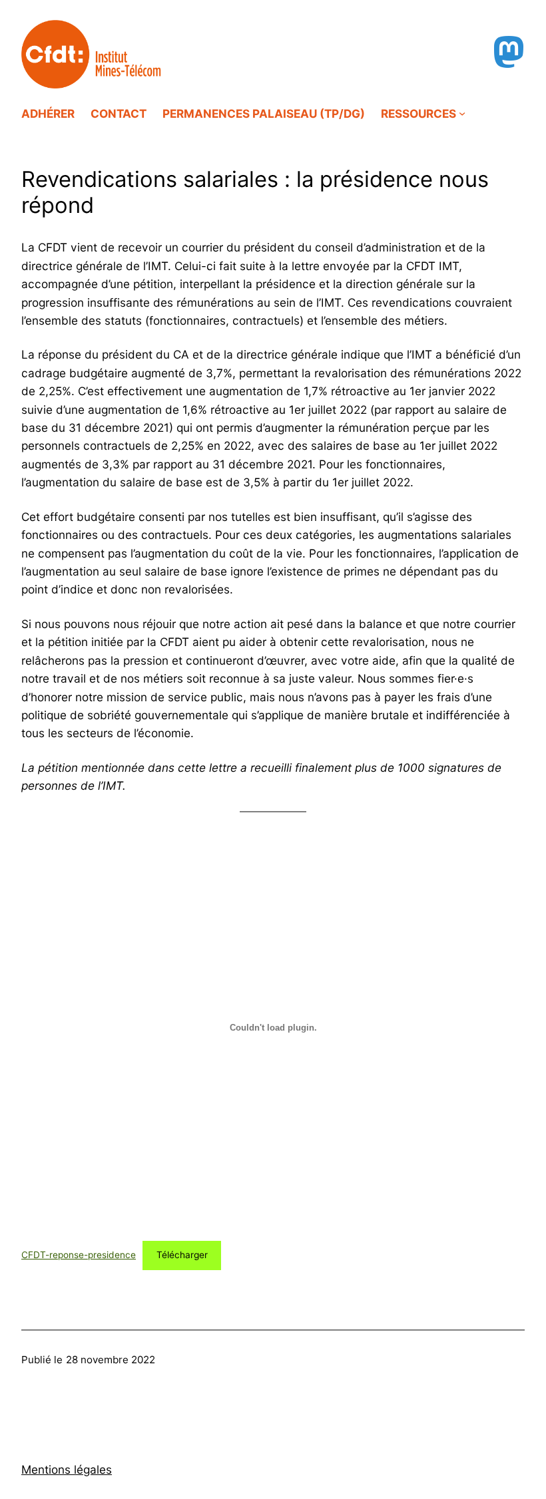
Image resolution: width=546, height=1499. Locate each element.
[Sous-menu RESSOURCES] (462, 113)
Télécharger (182, 1254)
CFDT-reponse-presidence (78, 1254)
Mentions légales (66, 1469)
